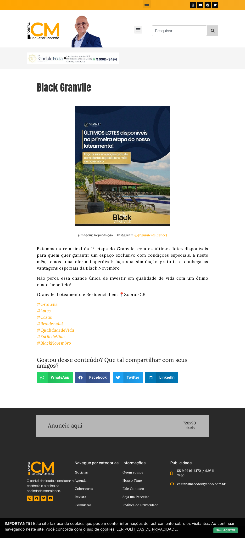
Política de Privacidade (140, 505)
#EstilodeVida (51, 336)
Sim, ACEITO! (225, 530)
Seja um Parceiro (136, 497)
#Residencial (50, 323)
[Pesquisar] (212, 30)
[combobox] (179, 30)
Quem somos (132, 472)
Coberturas (84, 488)
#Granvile (47, 304)
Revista (80, 497)
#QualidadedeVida (55, 330)
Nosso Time (132, 480)
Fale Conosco (133, 488)
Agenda (80, 480)
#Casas (44, 317)
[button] (147, 4)
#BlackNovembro (54, 343)
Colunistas (83, 505)
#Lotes (44, 310)
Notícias (81, 472)
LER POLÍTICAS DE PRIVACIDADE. (147, 529)
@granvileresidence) (150, 235)
